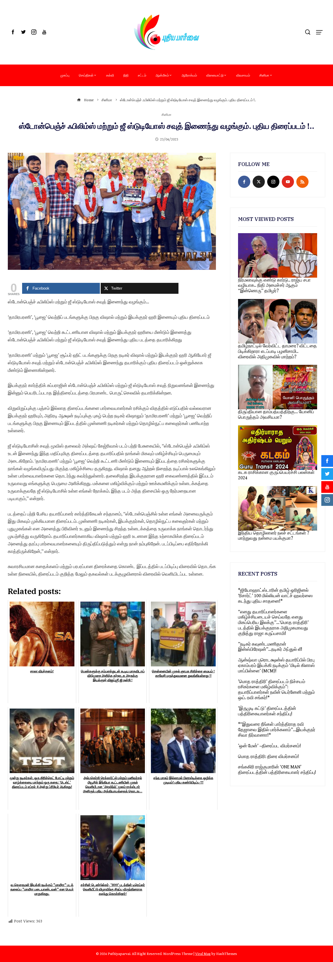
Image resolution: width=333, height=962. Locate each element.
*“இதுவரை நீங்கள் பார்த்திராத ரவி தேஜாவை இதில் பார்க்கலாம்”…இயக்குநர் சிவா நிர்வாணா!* (276, 730)
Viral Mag (203, 954)
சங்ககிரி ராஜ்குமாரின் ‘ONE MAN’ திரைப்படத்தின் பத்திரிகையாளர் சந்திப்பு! (277, 769)
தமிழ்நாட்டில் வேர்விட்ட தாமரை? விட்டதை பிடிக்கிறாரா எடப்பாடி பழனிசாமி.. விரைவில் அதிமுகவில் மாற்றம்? (277, 351)
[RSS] (302, 182)
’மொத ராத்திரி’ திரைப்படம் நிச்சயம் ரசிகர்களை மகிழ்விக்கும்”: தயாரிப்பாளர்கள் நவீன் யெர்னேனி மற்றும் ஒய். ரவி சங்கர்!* (276, 689)
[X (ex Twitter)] (259, 182)
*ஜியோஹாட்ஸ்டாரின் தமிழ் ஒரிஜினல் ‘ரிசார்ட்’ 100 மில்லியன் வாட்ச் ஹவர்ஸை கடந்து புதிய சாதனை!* (275, 596)
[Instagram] (273, 182)
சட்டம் (142, 75)
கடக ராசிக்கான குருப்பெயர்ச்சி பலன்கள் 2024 (276, 475)
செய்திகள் (86, 75)
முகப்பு (64, 75)
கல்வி (110, 75)
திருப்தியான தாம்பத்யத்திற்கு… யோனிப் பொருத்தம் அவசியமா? (276, 414)
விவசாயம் (243, 75)
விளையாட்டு (214, 75)
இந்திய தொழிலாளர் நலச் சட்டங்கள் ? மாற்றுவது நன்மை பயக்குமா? (273, 535)
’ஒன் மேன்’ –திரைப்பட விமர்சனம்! (269, 746)
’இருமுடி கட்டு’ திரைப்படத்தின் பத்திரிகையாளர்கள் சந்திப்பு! (267, 711)
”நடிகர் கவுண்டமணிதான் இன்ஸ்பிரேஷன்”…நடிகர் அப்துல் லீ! (270, 646)
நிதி (126, 75)
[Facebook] (244, 182)
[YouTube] (288, 182)
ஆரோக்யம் (189, 75)
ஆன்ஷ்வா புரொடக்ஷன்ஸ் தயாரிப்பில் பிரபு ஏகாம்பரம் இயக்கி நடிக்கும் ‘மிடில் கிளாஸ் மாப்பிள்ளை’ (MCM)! (276, 665)
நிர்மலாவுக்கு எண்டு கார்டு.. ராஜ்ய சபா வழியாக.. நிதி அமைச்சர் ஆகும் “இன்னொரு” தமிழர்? (274, 285)
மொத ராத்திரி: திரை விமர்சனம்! (268, 756)
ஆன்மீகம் (162, 75)
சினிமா (264, 75)
